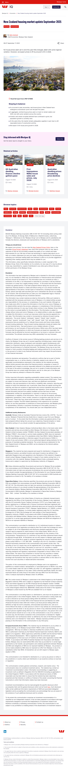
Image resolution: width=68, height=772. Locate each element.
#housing (9, 164)
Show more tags (39, 216)
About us (7, 722)
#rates (51, 208)
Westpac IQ (5, 13)
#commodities (56, 212)
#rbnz (25, 216)
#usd (35, 208)
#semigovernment (33, 212)
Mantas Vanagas (13, 191)
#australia (12, 208)
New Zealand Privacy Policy (41, 247)
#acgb (15, 212)
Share (60, 43)
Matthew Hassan (55, 191)
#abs (31, 216)
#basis (47, 212)
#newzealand (43, 208)
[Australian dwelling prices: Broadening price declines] (55, 164)
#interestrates (22, 208)
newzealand (14, 26)
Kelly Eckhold (14, 35)
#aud (5, 208)
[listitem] (13, 174)
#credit (58, 208)
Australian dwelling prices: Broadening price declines (55, 172)
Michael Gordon (34, 191)
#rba (41, 212)
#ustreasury (7, 216)
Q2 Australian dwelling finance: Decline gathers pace (13, 172)
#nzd (30, 208)
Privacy (22, 722)
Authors (7, 724)
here (49, 687)
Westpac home (61, 2)
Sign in (46, 7)
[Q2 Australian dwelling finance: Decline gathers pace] (13, 164)
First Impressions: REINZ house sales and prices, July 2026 (32, 174)
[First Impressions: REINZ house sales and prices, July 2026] (34, 164)
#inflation (22, 212)
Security (23, 724)
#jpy (19, 216)
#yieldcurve (7, 212)
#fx (15, 216)
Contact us (39, 722)
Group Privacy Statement (20, 249)
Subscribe (56, 7)
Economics (13, 13)
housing (6, 26)
